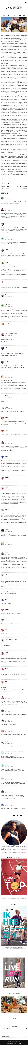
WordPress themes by (14, 1043)
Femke (6, 778)
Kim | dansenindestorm (11, 333)
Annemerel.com (16, 1041)
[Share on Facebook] (4, 183)
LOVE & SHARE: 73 (22, 187)
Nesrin (6, 262)
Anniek (6, 249)
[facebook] (14, 815)
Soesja (6, 765)
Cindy (6, 542)
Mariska (7, 417)
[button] (26, 1)
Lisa (6, 619)
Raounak (7, 323)
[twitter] (7, 815)
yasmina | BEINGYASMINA (11, 639)
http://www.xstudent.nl (21, 808)
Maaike (6, 395)
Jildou (6, 629)
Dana (6, 730)
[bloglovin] (17, 815)
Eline (6, 347)
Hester (6, 553)
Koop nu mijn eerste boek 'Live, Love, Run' (14, 988)
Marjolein (7, 791)
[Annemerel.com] (14, 5)
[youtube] (21, 815)
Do (5, 710)
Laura (6, 209)
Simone (7, 652)
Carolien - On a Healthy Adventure (14, 752)
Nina (6, 197)
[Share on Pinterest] (8, 183)
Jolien (6, 741)
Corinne (7, 430)
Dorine (6, 529)
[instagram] (10, 815)
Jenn (6, 697)
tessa (6, 442)
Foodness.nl (24, 33)
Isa (6, 294)
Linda (6, 361)
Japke (6, 804)
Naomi (6, 223)
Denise (6, 407)
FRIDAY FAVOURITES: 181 (6, 187)
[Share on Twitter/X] (6, 183)
